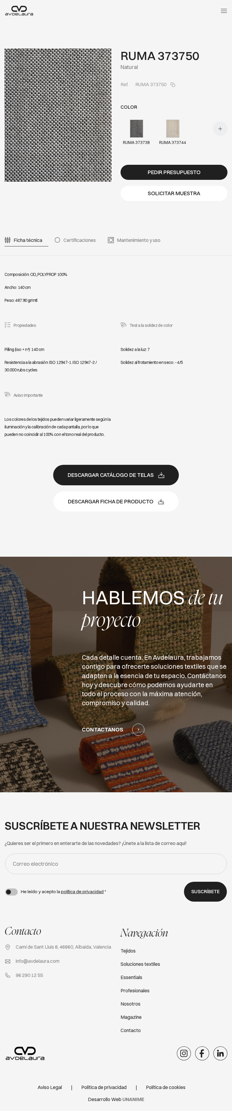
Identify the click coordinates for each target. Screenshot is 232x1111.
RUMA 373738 (136, 142)
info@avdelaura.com (38, 961)
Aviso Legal (49, 1087)
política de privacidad (82, 891)
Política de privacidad (104, 1087)
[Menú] (223, 10)
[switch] (11, 892)
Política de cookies (165, 1087)
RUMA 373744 (172, 142)
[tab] (28, 240)
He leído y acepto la (63, 891)
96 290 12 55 (29, 975)
